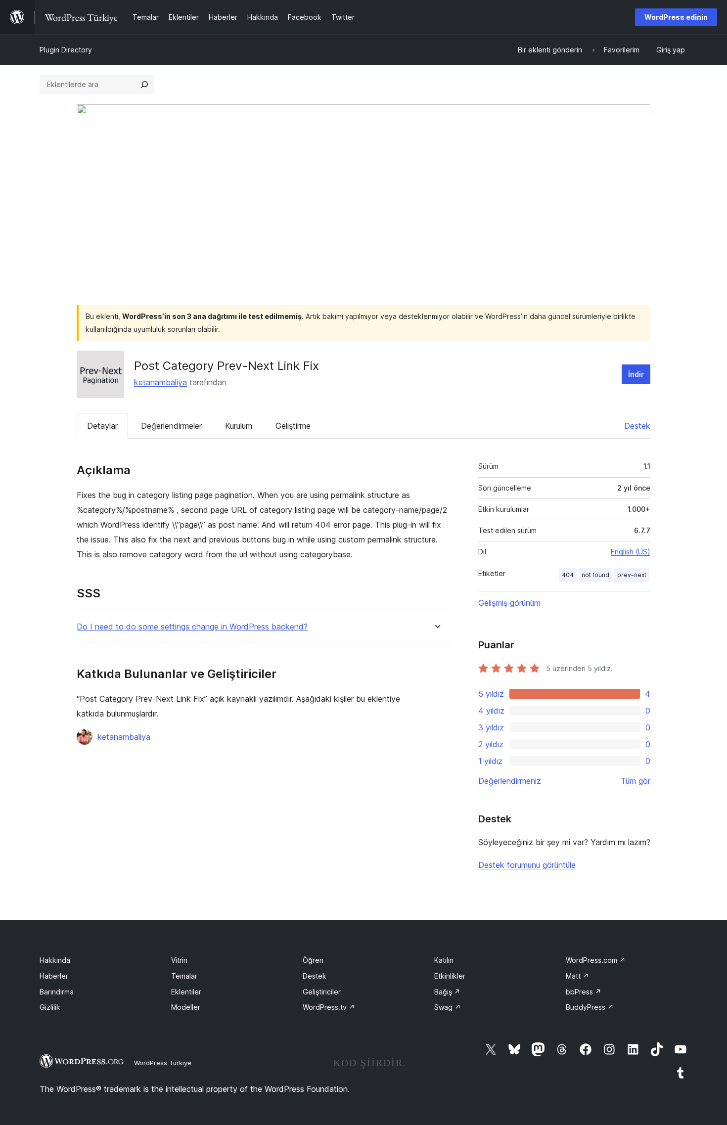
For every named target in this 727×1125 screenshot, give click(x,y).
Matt (577, 976)
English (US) (630, 551)
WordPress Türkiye (162, 1063)
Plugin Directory (66, 49)
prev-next (631, 575)
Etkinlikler (449, 976)
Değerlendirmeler (171, 426)
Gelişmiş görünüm (509, 603)
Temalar (184, 976)
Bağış (447, 992)
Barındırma (57, 992)
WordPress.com (596, 960)
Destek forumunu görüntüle (527, 865)
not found (595, 575)
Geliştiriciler (322, 992)
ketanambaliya (160, 382)
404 (568, 575)
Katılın (444, 960)
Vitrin (179, 960)
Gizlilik (50, 1007)
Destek (637, 426)
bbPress (583, 992)
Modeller (185, 1007)
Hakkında (55, 960)
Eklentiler (186, 992)
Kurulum (238, 426)
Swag (447, 1007)
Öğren (313, 960)
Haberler (54, 976)
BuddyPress (590, 1007)
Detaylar (102, 426)
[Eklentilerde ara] (144, 84)
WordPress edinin (676, 17)
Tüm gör (635, 781)
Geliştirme (293, 426)
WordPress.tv (329, 1007)
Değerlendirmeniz (509, 781)
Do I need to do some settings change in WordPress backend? (192, 626)
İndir (636, 374)
